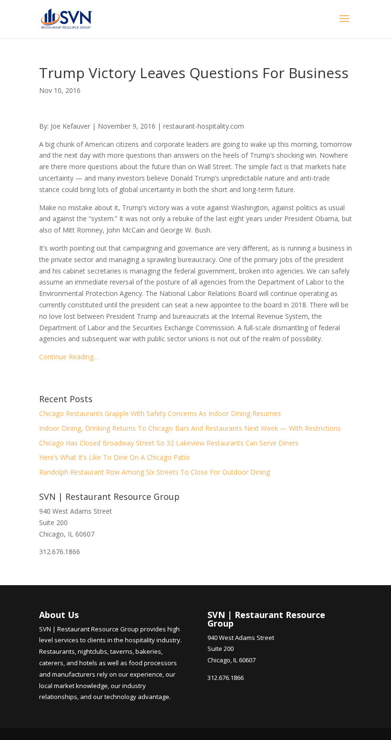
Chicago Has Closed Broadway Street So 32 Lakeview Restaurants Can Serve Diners (168, 442)
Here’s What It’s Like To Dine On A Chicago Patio (114, 457)
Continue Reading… (69, 356)
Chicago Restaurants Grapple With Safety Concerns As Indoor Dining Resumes (160, 413)
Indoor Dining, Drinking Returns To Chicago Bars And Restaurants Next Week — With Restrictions (190, 428)
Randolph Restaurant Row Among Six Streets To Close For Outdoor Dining (154, 471)
